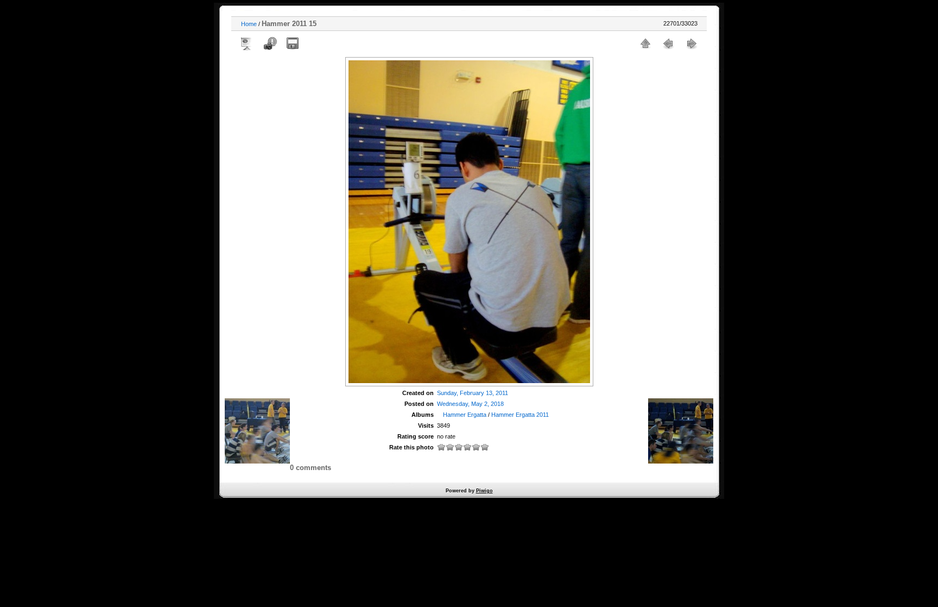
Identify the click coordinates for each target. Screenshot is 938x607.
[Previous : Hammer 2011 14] (668, 43)
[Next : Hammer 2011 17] (691, 43)
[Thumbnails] (645, 43)
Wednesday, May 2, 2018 (470, 404)
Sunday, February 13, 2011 (472, 393)
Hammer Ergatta (464, 414)
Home (249, 24)
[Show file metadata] (269, 43)
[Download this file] (292, 43)
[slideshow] (247, 43)
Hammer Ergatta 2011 (520, 414)
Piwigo (484, 490)
